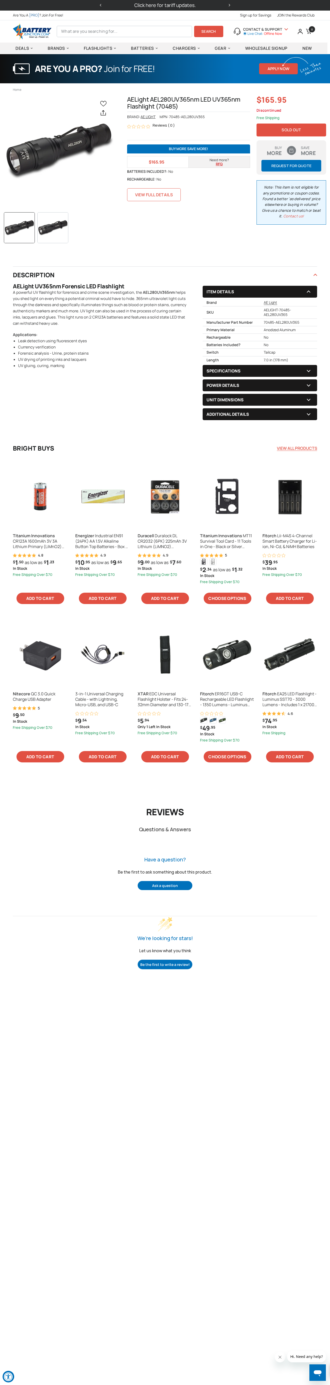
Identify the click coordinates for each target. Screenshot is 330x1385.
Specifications (224, 371)
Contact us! (293, 216)
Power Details (223, 385)
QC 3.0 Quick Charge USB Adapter (34, 696)
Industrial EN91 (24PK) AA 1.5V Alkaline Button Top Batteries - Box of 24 (102, 541)
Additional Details (228, 414)
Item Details (220, 292)
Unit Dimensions (225, 400)
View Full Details (154, 195)
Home (17, 89)
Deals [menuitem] (22, 48)
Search (208, 31)
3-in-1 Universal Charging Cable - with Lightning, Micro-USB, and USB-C (99, 699)
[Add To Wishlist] (104, 103)
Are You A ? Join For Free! (38, 15)
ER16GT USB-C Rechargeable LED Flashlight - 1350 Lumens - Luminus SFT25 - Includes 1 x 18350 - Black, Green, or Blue (227, 699)
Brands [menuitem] (56, 48)
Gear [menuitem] (220, 48)
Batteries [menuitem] (142, 48)
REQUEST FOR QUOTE (291, 165)
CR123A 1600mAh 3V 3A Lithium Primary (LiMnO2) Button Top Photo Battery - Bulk (38, 541)
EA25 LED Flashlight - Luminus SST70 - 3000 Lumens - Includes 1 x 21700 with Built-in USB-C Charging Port (289, 699)
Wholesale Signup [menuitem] (266, 48)
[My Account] (300, 31)
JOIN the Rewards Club (296, 15)
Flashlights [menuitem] (98, 48)
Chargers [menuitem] (184, 48)
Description (34, 275)
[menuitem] (39, 15)
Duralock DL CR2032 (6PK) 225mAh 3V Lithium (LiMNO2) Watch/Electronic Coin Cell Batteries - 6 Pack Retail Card (165, 541)
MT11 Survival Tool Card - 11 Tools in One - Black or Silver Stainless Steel (226, 541)
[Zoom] (59, 151)
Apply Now (279, 68)
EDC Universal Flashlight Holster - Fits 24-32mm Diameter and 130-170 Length (164, 699)
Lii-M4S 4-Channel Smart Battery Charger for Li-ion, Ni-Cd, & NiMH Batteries (289, 541)
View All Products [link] (297, 448)
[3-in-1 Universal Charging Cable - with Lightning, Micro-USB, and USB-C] (102, 654)
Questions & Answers (165, 829)
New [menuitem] (307, 48)
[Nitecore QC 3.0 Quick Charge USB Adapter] (40, 654)
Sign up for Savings (255, 15)
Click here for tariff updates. (165, 5)
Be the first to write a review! (165, 964)
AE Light (148, 116)
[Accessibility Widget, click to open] (8, 1376)
